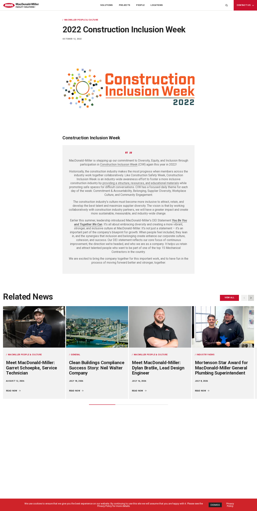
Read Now (11, 391)
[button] (251, 298)
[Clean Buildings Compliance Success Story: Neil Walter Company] (97, 327)
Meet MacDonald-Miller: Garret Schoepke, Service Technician (31, 368)
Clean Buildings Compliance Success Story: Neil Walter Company (96, 368)
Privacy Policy (230, 504)
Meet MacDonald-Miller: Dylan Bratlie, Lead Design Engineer (158, 368)
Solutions (106, 5)
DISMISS (215, 504)
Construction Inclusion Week (119, 164)
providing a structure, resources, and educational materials (141, 183)
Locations (157, 5)
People (140, 5)
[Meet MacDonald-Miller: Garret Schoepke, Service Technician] (34, 327)
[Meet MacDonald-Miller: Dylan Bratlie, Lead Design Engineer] (160, 327)
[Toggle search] (226, 5)
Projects (124, 5)
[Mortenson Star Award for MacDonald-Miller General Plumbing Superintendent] (223, 327)
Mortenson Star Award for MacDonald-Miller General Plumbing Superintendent (221, 368)
